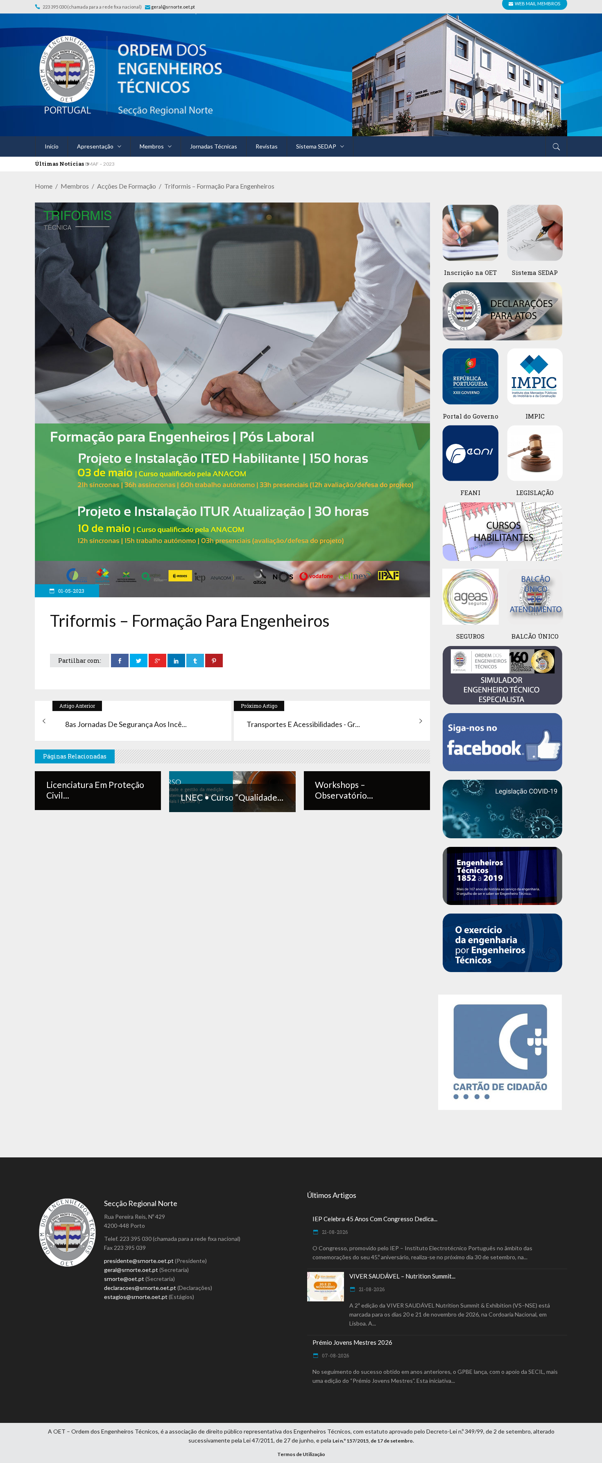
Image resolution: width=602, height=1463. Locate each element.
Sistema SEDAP (535, 272)
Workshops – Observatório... (344, 789)
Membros (75, 186)
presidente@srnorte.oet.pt (139, 1260)
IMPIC (535, 416)
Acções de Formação (126, 186)
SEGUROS (470, 636)
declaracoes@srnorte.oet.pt (140, 1287)
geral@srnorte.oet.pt (173, 6)
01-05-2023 (70, 590)
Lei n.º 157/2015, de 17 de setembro (373, 1441)
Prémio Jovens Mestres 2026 (352, 1342)
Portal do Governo (470, 416)
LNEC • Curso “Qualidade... (232, 797)
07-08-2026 (335, 1355)
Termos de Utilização (301, 1454)
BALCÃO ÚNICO (535, 636)
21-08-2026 (334, 1232)
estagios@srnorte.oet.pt (135, 1296)
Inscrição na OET (470, 272)
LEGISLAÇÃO (535, 492)
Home (43, 186)
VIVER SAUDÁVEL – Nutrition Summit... (402, 1276)
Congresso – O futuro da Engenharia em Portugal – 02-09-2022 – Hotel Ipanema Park (177, 164)
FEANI (470, 492)
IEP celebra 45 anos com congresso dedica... (374, 1218)
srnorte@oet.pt (124, 1278)
